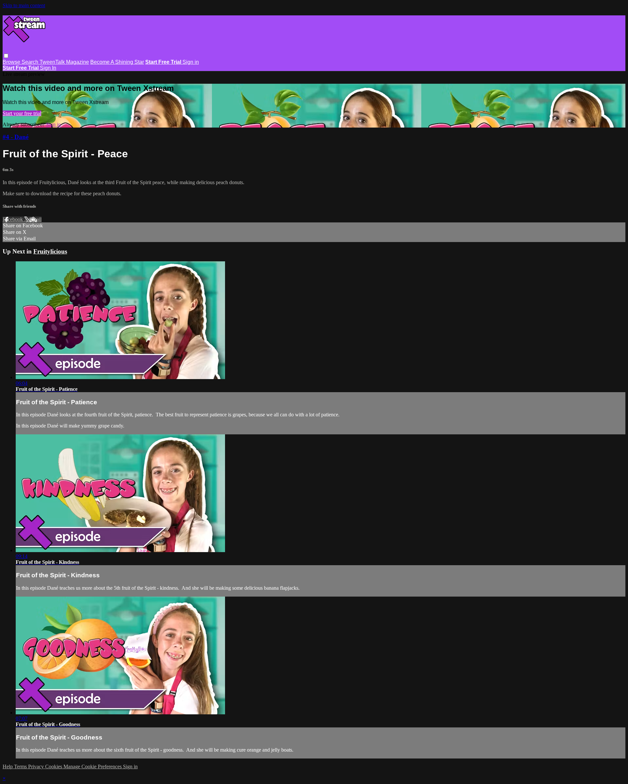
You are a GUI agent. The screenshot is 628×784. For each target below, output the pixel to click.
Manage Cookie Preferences (93, 766)
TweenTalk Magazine (64, 62)
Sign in (191, 62)
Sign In (48, 68)
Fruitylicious (50, 251)
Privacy (36, 766)
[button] (6, 56)
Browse (12, 62)
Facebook (13, 219)
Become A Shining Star (117, 62)
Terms (21, 766)
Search (31, 62)
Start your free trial (22, 113)
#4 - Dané (15, 136)
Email (35, 219)
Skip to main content (24, 5)
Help (8, 766)
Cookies (54, 766)
